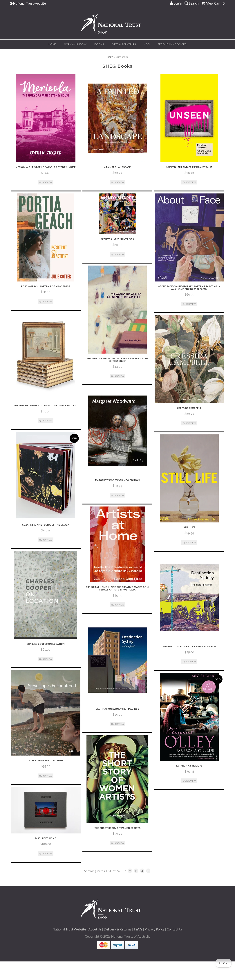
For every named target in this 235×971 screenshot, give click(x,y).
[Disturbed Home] (46, 810)
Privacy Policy (154, 929)
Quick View (45, 182)
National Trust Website (69, 929)
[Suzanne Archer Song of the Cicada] (46, 476)
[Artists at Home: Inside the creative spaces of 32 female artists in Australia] (117, 544)
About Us (95, 929)
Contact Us (175, 929)
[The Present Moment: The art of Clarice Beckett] (46, 357)
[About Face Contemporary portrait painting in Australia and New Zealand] (189, 237)
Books (99, 44)
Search (193, 3)
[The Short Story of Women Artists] (117, 779)
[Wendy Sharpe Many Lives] (117, 213)
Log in (177, 3)
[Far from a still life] (189, 717)
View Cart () (215, 3)
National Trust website (29, 3)
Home (52, 44)
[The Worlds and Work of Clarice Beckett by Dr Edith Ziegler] (117, 310)
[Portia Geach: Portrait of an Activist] (46, 237)
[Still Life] (189, 478)
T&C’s (137, 929)
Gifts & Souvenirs (124, 44)
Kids (147, 44)
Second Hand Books (172, 44)
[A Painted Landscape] (117, 118)
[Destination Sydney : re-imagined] (117, 660)
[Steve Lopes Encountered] (46, 713)
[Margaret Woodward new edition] (117, 431)
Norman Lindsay (75, 44)
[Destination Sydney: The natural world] (189, 598)
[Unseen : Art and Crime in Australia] (189, 118)
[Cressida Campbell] (189, 359)
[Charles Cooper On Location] (46, 595)
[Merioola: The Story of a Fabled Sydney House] (46, 118)
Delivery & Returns (117, 929)
